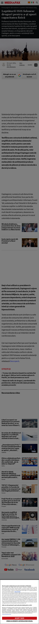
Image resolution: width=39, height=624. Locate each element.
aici (31, 598)
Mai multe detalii (17, 591)
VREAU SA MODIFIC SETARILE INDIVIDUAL (19, 621)
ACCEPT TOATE (19, 618)
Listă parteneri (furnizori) (6, 614)
